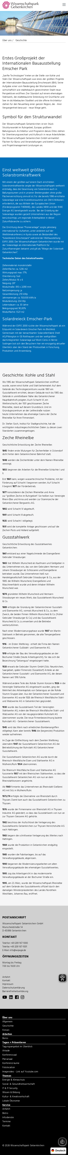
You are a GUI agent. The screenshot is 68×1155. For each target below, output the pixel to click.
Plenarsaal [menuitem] (7, 1059)
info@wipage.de (18, 950)
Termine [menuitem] (6, 1121)
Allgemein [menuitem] (7, 1022)
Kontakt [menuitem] (6, 980)
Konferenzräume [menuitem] (10, 1063)
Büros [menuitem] (5, 1038)
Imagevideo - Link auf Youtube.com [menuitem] (20, 1072)
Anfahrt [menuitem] (6, 977)
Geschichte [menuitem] (8, 1026)
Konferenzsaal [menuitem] (9, 1055)
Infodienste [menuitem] (8, 1117)
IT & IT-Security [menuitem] (10, 1088)
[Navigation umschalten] (64, 5)
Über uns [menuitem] (7, 1017)
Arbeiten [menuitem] (7, 1034)
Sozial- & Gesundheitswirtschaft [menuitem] (18, 1084)
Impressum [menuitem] (7, 984)
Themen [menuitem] (6, 1076)
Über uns (7, 40)
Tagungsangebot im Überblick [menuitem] (17, 1047)
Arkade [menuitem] (6, 1051)
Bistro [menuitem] (5, 1113)
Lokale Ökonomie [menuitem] (11, 1101)
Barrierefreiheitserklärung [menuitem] (15, 991)
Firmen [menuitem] (5, 1030)
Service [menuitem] (6, 1105)
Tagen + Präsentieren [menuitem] (14, 1042)
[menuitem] (4, 998)
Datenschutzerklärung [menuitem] (13, 988)
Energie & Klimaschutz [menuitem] (13, 1080)
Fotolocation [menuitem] (8, 1067)
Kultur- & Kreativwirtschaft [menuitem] (15, 1097)
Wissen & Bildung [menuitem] (11, 1092)
